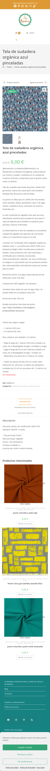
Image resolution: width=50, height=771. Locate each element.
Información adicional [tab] (25, 407)
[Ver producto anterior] (4, 82)
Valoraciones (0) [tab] (25, 413)
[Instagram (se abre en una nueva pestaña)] (22, 6)
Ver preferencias (25, 761)
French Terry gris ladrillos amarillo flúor (25, 583)
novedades (6, 579)
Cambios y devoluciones (14, 702)
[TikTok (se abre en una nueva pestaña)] (34, 6)
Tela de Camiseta (36, 579)
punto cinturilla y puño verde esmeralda (25, 646)
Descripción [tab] (25, 402)
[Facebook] (8, 719)
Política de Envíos (11, 707)
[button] (44, 90)
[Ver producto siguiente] (46, 82)
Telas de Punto (34, 386)
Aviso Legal (40, 767)
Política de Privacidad (27, 767)
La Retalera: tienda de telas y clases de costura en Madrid (23, 682)
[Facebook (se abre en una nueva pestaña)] (15, 6)
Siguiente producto (36, 82)
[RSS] (31, 719)
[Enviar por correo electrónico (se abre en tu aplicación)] (30, 6)
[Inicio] (3, 67)
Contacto (8, 693)
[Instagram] (16, 719)
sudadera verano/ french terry (29, 508)
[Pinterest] (24, 719)
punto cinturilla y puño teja (25, 513)
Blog (6, 689)
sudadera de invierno (20, 386)
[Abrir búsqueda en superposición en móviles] (26, 40)
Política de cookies (12, 767)
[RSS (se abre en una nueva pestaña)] (26, 6)
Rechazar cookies (25, 754)
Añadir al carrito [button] (25, 524)
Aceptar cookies (25, 747)
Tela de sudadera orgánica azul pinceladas (30, 67)
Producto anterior (13, 82)
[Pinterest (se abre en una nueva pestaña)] (19, 6)
